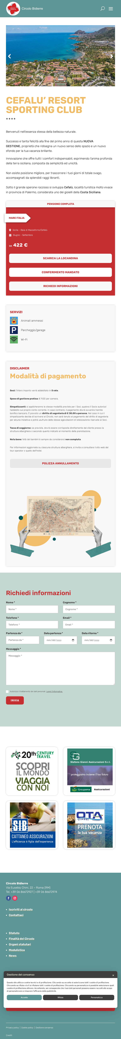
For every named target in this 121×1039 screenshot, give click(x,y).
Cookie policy (27, 1027)
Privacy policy (12, 1027)
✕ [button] (113, 975)
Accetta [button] (24, 997)
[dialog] (60, 989)
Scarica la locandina (60, 258)
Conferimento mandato (60, 272)
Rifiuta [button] (60, 997)
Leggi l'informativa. (54, 691)
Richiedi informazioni (60, 286)
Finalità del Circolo (21, 938)
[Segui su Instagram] (14, 898)
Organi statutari (20, 944)
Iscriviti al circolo (21, 909)
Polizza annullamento (60, 463)
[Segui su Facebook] (8, 898)
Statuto (14, 933)
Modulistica (17, 950)
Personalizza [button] (97, 997)
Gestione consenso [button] (44, 1027)
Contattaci (16, 915)
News (13, 955)
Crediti (9, 1035)
